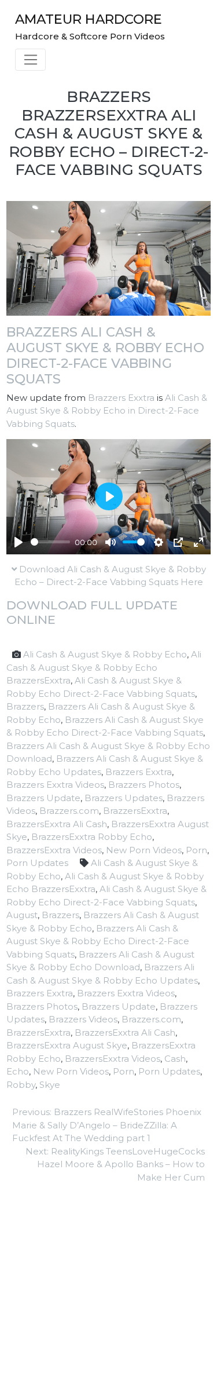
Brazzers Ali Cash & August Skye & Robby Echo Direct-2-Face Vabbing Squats (105, 355)
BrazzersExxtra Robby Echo (91, 836)
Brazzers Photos (143, 784)
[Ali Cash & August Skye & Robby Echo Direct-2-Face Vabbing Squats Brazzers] (108, 257)
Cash (175, 1058)
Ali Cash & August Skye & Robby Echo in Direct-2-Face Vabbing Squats (106, 410)
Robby (20, 1084)
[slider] (50, 541)
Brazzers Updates (123, 797)
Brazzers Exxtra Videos (55, 784)
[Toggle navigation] (30, 60)
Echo (17, 1071)
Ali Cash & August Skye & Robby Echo (105, 654)
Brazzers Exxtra (121, 397)
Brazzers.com (69, 810)
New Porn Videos (144, 850)
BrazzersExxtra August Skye (66, 1045)
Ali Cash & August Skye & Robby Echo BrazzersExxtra (103, 667)
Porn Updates (37, 862)
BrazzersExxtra (135, 810)
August (22, 914)
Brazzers (25, 706)
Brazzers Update (43, 797)
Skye (49, 1084)
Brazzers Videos (83, 1019)
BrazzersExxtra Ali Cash (56, 823)
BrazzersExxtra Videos (54, 850)
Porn (196, 850)
